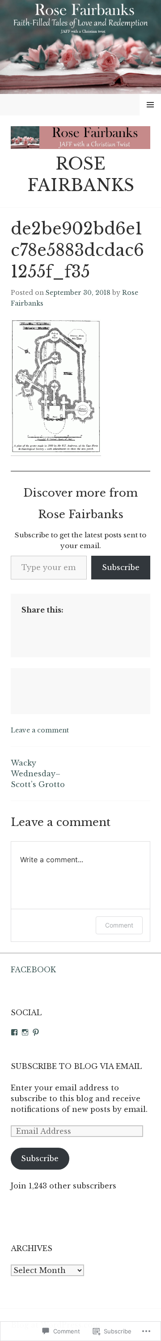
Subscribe (121, 567)
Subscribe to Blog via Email (76, 1066)
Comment (119, 925)
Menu (150, 105)
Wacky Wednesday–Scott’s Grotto (38, 773)
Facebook (33, 969)
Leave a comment (40, 730)
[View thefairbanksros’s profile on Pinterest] (35, 1032)
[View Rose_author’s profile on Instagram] (25, 1032)
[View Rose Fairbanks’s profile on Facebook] (14, 1032)
